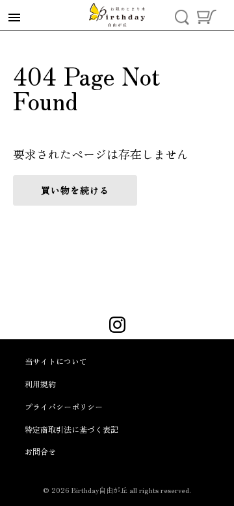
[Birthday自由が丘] (117, 15)
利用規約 (40, 383)
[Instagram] (117, 326)
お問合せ (40, 451)
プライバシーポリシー (64, 406)
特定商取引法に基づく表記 (71, 429)
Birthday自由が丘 (99, 490)
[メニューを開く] (14, 17)
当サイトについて (56, 361)
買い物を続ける (75, 190)
